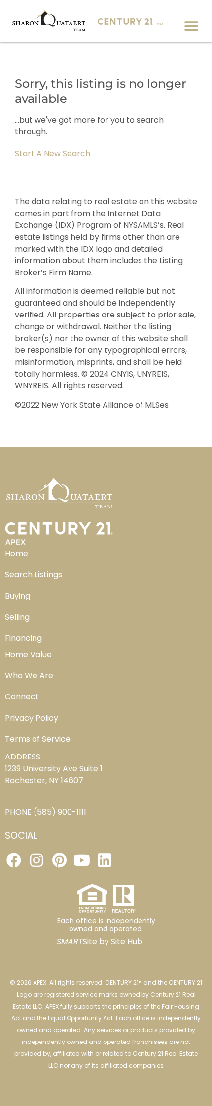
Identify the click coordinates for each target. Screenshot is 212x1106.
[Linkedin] (104, 860)
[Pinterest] (59, 860)
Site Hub (126, 941)
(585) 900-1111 (60, 812)
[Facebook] (14, 860)
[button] (191, 26)
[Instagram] (36, 860)
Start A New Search (52, 153)
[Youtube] (82, 860)
